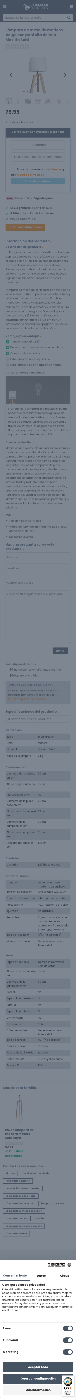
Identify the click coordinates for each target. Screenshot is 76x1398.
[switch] (68, 1393)
